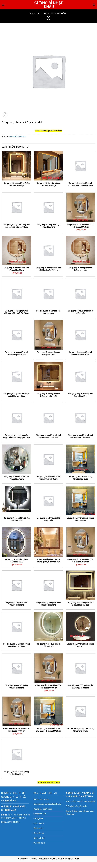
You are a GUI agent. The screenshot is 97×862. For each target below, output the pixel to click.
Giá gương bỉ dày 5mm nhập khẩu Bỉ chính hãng (16, 603)
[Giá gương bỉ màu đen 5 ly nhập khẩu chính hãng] (16, 754)
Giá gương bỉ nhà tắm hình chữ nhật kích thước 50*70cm (48, 436)
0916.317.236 (14, 822)
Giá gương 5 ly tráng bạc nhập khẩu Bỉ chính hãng (48, 603)
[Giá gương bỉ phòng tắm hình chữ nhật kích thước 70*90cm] (16, 293)
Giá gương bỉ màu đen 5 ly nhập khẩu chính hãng (16, 772)
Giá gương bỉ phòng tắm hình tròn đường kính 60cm (16, 353)
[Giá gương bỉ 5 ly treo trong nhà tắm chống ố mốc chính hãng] (16, 207)
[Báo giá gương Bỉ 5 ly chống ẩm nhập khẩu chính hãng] (80, 668)
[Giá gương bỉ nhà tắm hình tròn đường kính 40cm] (16, 459)
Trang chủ (34, 13)
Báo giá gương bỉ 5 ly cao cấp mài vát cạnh (48, 312)
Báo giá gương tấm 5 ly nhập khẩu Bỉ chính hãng (16, 686)
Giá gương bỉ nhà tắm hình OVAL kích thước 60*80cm (48, 686)
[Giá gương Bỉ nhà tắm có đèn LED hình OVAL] (16, 542)
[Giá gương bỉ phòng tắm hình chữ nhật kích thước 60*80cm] (48, 711)
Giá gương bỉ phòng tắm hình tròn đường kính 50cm (80, 353)
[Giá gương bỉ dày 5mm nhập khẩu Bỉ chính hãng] (16, 585)
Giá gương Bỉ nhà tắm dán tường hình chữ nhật (80, 519)
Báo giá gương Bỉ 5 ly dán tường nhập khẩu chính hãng (16, 645)
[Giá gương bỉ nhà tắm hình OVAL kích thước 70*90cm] (80, 542)
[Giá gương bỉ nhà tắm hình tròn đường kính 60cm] (16, 250)
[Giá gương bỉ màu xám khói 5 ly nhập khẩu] (80, 293)
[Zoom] (5, 114)
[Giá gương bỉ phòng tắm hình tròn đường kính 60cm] (16, 335)
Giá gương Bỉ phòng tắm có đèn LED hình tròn (17, 519)
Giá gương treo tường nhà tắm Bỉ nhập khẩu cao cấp (80, 603)
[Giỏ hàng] (94, 4)
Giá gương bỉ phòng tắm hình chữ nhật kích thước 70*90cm (16, 312)
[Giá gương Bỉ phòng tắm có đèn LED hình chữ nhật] (16, 165)
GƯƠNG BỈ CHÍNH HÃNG (55, 13)
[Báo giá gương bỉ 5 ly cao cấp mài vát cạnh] (48, 293)
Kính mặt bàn (38, 823)
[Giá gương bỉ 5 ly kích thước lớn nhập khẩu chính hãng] (16, 376)
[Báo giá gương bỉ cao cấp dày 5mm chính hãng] (80, 376)
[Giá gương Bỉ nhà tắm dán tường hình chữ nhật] (80, 500)
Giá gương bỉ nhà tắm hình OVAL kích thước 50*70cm (80, 225)
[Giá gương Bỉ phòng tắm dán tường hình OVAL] (48, 335)
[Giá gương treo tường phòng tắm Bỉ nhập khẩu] (80, 459)
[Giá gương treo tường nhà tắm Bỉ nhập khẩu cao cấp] (80, 585)
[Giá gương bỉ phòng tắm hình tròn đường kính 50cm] (80, 335)
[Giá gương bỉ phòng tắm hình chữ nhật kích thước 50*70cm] (80, 165)
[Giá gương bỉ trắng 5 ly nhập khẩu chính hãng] (48, 207)
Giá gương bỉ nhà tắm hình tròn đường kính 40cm (16, 477)
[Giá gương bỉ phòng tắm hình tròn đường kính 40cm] (48, 459)
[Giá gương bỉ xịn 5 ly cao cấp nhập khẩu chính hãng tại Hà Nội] (16, 417)
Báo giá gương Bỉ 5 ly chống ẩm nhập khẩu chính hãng (80, 686)
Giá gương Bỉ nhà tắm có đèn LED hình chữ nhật (48, 184)
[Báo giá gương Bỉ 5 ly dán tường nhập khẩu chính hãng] (16, 626)
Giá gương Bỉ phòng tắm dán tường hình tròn (80, 269)
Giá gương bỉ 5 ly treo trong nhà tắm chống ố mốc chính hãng (17, 225)
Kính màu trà (38, 833)
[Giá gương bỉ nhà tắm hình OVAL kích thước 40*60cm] (16, 711)
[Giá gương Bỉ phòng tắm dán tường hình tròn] (80, 250)
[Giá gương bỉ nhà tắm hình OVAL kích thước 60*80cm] (48, 668)
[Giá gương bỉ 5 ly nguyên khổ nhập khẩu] (48, 500)
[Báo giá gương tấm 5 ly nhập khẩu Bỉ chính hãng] (16, 668)
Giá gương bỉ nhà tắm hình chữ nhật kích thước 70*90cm (48, 269)
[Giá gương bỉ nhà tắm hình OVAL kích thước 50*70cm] (80, 207)
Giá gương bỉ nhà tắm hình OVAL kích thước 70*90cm (80, 560)
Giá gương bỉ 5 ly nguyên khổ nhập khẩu (48, 519)
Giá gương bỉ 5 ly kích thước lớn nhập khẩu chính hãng (16, 395)
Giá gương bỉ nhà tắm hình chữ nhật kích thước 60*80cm (80, 436)
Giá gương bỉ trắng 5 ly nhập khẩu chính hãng (48, 225)
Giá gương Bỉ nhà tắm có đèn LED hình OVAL (16, 560)
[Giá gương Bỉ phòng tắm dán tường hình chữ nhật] (48, 376)
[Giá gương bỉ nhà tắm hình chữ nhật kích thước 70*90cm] (48, 250)
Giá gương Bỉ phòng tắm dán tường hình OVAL (48, 353)
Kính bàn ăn (38, 828)
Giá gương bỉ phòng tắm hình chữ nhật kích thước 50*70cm (80, 184)
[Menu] (3, 5)
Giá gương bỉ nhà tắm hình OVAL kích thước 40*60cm (16, 729)
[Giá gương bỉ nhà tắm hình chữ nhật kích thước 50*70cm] (48, 417)
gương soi (43, 804)
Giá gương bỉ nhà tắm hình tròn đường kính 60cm (16, 269)
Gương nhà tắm (39, 814)
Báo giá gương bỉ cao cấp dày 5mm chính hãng (80, 395)
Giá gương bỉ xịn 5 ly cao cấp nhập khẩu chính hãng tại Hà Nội (16, 436)
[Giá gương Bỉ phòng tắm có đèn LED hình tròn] (16, 500)
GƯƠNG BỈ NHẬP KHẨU (48, 4)
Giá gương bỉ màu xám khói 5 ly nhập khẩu (80, 312)
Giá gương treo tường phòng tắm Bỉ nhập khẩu (80, 477)
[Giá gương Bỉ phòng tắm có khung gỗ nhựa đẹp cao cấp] (48, 542)
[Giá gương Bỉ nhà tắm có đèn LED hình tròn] (48, 626)
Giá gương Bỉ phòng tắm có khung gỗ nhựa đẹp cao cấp (48, 560)
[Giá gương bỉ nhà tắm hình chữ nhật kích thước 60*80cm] (80, 417)
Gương (49, 809)
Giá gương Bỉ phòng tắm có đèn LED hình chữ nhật (17, 184)
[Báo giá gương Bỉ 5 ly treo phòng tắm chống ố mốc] (80, 711)
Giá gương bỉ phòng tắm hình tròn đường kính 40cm (48, 477)
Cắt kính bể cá (39, 843)
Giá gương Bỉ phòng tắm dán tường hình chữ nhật (48, 395)
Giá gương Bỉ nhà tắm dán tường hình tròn (80, 645)
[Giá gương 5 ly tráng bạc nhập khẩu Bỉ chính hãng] (48, 585)
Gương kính (38, 818)
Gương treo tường (40, 799)
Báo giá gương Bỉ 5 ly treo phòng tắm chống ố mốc (80, 729)
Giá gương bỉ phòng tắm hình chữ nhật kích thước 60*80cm (48, 729)
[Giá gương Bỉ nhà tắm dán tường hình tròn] (80, 626)
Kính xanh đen (39, 838)
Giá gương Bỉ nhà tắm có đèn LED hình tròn (48, 645)
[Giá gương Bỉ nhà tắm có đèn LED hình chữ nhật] (48, 165)
